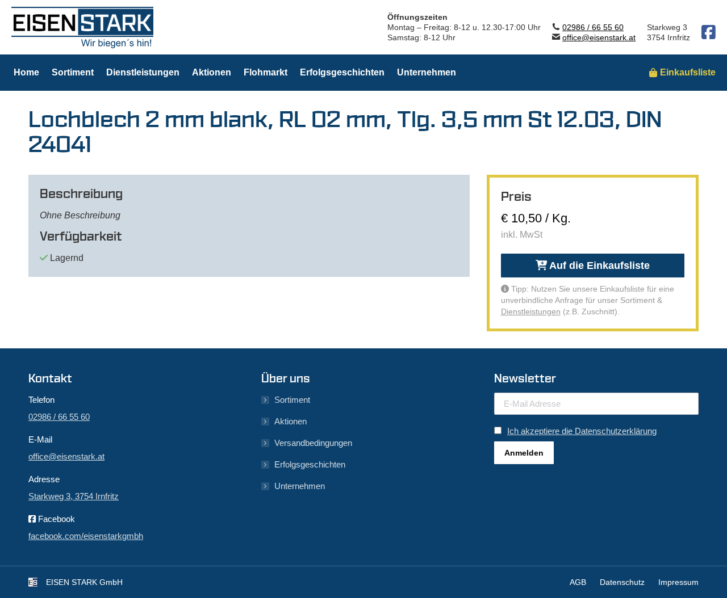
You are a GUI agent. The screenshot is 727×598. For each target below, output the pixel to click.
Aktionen (290, 421)
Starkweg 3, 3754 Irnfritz (73, 496)
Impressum (678, 582)
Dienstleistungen (531, 311)
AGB (578, 582)
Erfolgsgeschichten (309, 464)
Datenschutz (622, 582)
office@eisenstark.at (599, 37)
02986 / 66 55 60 (593, 27)
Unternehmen (299, 486)
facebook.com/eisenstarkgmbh (85, 536)
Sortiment (292, 400)
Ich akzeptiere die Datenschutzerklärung (582, 431)
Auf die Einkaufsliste (598, 265)
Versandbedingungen (313, 443)
